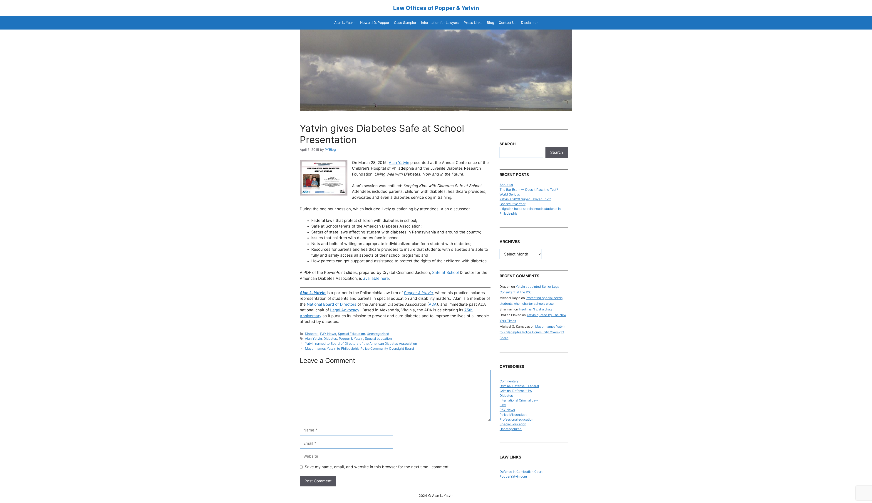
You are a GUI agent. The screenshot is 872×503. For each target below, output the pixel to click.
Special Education (351, 334)
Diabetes (311, 334)
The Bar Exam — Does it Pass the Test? (529, 189)
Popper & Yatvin (351, 338)
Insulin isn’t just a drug (535, 309)
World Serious (510, 194)
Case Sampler (405, 22)
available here (376, 278)
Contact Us (507, 22)
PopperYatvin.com (513, 476)
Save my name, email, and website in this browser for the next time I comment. (377, 467)
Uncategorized (378, 334)
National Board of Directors (331, 304)
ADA (433, 304)
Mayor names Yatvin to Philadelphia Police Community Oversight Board (359, 348)
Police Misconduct (513, 414)
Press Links (473, 22)
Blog (490, 22)
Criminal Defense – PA (516, 391)
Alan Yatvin (399, 162)
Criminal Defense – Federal (519, 386)
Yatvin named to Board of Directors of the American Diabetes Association (361, 343)
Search (556, 152)
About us (506, 185)
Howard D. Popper (374, 22)
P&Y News (328, 334)
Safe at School (445, 272)
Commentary (509, 381)
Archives (510, 241)
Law (503, 405)
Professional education (516, 419)
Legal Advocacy (344, 310)
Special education (378, 338)
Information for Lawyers (440, 22)
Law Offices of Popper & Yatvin (436, 8)
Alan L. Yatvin (345, 22)
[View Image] (323, 177)
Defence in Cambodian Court (521, 471)
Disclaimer (529, 22)
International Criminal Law (519, 400)
